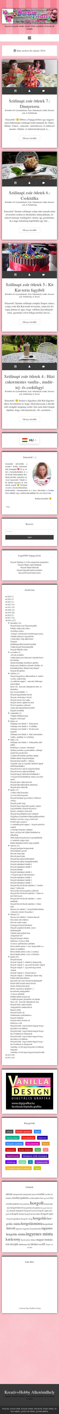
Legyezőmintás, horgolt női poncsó (23, 808)
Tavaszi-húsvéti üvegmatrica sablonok (24, 890)
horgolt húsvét (16, 1207)
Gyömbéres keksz (17, 631)
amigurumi (18, 1194)
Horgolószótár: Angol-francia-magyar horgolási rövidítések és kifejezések (27, 1032)
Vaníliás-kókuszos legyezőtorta (22, 636)
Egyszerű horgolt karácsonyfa (29, 572)
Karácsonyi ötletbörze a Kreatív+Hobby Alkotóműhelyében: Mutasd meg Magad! (26, 666)
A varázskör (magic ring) (19, 840)
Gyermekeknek (21, 110)
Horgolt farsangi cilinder (19, 938)
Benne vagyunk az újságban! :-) (22, 988)
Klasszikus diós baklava (19, 919)
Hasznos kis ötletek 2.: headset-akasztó (24, 917)
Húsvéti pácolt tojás (17, 856)
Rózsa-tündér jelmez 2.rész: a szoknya (24, 951)
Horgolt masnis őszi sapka (20, 700)
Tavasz (37, 296)
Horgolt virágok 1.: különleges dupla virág (26, 975)
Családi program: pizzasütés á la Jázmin (25, 999)
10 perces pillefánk (17, 994)
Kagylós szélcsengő (17, 718)
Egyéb (37, 1131)
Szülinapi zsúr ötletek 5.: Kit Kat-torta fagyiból (29, 257)
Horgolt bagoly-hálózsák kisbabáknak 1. (25, 774)
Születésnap (32, 113)
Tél (30, 1162)
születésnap (22, 1244)
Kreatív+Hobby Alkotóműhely (29, 1392)
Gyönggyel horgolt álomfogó (21, 925)
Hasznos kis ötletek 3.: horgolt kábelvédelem (27, 909)
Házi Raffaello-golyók (18, 850)
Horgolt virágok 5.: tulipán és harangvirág (26, 962)
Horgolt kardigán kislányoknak (22, 848)
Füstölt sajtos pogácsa (18, 821)
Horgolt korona (16, 959)
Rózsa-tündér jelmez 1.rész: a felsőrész (24, 954)
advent (9, 1194)
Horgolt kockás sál (17, 1012)
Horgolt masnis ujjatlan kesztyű (22, 702)
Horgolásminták (33, 1143)
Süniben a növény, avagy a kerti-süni (24, 819)
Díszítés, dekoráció (24, 1131)
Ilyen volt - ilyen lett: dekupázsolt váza (24, 1001)
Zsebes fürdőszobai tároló (20, 986)
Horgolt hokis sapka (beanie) (21, 1004)
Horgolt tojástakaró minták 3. (21, 877)
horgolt (37, 1203)
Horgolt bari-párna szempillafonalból (24, 861)
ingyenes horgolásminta (32, 1228)
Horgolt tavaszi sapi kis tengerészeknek (25, 768)
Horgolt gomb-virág (17, 803)
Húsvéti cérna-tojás (17, 853)
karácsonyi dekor (28, 1239)
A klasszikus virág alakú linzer (21, 639)
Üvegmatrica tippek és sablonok (18, 1168)
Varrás (37, 1168)
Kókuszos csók (16, 1023)
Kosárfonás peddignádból (20, 991)
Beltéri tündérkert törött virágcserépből (24, 843)
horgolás (40, 1218)
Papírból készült (13, 1156)
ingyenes (19, 1228)
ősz (31, 1247)
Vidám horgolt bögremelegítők (21, 647)
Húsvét (45, 1143)
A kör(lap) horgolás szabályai (21, 829)
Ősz (45, 1150)
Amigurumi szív (16, 935)
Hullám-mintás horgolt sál (20, 996)
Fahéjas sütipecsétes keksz (20, 628)
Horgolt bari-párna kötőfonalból (22, 858)
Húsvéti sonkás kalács (18, 922)
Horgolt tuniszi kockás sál (20, 1020)
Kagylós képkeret (16, 1018)
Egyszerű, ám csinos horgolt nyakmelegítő (26, 980)
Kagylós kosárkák (17, 710)
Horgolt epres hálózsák (19, 787)
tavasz (34, 1244)
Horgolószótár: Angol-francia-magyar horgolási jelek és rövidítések (27, 1027)
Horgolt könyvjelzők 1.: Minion (22, 761)
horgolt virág (26, 1218)
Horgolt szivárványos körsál (20, 697)
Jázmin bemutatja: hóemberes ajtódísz (24, 662)
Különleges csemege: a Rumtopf (22, 747)
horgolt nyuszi (30, 1210)
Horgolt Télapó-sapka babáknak (29, 564)
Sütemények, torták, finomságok (35, 1156)
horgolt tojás (47, 1213)
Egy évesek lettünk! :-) (18, 692)
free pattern (25, 1203)
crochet (41, 1194)
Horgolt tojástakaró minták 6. (21, 864)
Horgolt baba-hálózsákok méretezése (24, 784)
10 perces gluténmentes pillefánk (22, 943)
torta (39, 1244)
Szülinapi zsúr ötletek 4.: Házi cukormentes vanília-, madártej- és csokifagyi (29, 349)
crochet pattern (19, 1198)
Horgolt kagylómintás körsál (21, 694)
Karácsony (11, 1150)
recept (14, 1244)
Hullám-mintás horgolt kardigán (22, 758)
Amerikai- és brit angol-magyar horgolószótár (27, 1052)
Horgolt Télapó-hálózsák (29, 567)
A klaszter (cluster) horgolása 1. (22, 912)
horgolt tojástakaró (13, 1219)
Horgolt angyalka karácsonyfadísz (29, 570)
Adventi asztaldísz (17, 655)
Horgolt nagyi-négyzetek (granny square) (25, 806)
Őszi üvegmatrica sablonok (20, 705)
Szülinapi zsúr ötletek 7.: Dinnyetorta (29, 73)
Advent (9, 1131)
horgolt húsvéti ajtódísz (32, 1208)
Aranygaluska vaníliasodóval (21, 1007)
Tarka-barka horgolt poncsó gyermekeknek (26, 837)
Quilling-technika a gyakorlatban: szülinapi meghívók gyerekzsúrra (26, 751)
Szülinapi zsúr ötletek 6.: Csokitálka (29, 165)
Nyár (29, 110)
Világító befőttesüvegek (19, 715)
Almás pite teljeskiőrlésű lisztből (22, 707)
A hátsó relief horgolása (19, 792)
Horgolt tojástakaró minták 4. (21, 872)
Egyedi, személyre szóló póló (21, 811)
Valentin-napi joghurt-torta (20, 933)
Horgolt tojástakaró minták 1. (21, 882)
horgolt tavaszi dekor (32, 1214)
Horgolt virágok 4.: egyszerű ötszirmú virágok (27, 964)
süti (28, 1244)
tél (43, 1244)
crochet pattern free (36, 1198)
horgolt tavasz (18, 1213)
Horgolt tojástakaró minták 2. (21, 880)
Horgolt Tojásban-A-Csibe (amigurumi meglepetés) (29, 562)
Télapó (48, 1244)
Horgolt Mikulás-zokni (19, 649)
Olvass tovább (31, 138)
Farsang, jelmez (12, 1137)
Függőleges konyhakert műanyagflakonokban (27, 816)
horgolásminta (31, 1223)
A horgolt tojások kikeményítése (22, 874)
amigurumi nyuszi (30, 1194)
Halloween (42, 1137)
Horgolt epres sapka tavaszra (21, 782)
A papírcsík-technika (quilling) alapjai (24, 755)
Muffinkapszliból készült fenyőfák (23, 644)
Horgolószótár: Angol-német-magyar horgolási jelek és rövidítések (26, 1037)
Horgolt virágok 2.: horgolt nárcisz (23, 972)
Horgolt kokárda (16, 869)
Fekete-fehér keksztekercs (20, 978)
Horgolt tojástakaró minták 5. (21, 866)
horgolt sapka (43, 1210)
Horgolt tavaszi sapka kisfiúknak (22, 771)
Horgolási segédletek (14, 1143)
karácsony (13, 1239)
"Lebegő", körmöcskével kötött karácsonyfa (26, 633)
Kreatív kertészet (25, 1150)
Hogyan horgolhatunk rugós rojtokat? (24, 813)
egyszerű (46, 1198)
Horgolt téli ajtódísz (17, 670)
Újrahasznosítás (42, 1162)
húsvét (10, 1228)
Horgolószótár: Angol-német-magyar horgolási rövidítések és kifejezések (26, 1042)
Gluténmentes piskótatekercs (21, 1015)
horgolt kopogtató (17, 1210)
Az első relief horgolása (19, 795)
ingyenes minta (39, 1234)
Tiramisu (13, 641)
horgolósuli (48, 1223)
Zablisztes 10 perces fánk (19, 941)
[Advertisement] (29, 1346)
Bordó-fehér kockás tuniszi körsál (23, 983)
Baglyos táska (15, 1009)
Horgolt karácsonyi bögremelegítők (23, 625)
